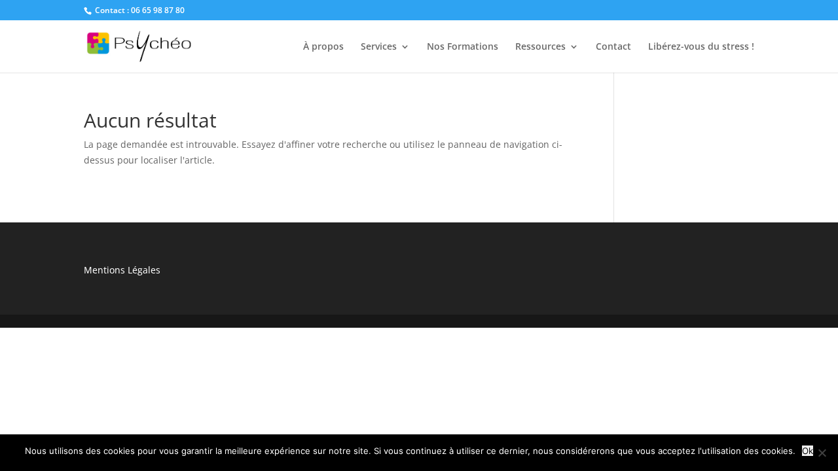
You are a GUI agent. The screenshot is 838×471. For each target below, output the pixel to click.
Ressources (540, 47)
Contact (613, 47)
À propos (323, 47)
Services (379, 47)
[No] (821, 452)
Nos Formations (462, 47)
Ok (807, 450)
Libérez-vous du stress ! (701, 47)
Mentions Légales (122, 270)
